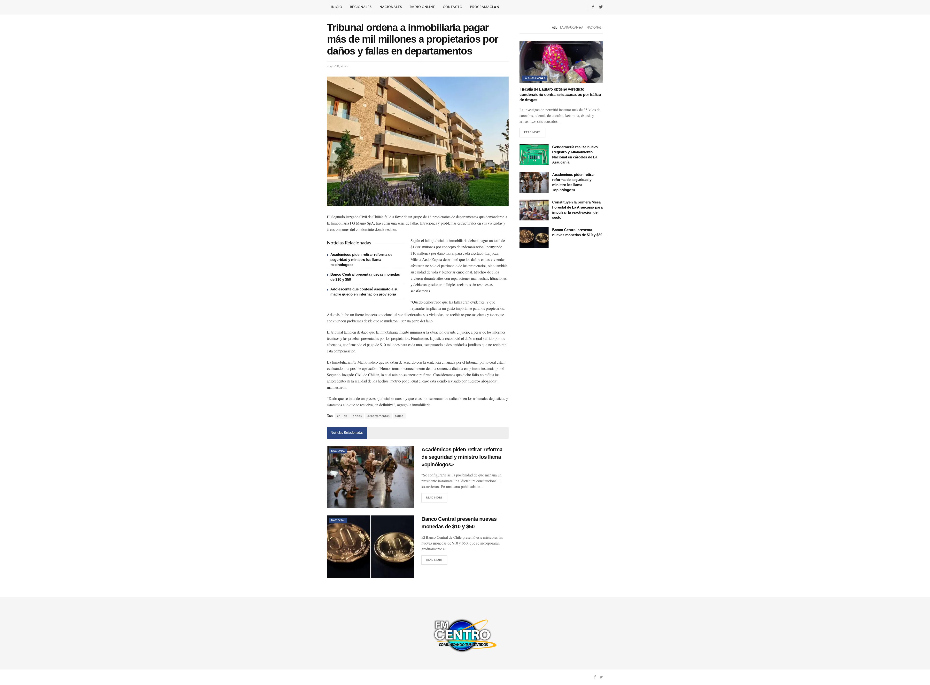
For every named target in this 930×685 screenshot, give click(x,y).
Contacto (452, 7)
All (554, 27)
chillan (342, 415)
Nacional (338, 451)
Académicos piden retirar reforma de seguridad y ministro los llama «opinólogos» (361, 259)
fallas (399, 415)
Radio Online (422, 7)
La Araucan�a (571, 27)
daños (357, 415)
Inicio (336, 7)
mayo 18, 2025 (337, 66)
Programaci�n (484, 7)
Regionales (361, 7)
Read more (434, 497)
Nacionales (391, 7)
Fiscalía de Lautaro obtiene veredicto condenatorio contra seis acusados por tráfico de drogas (560, 94)
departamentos (378, 415)
